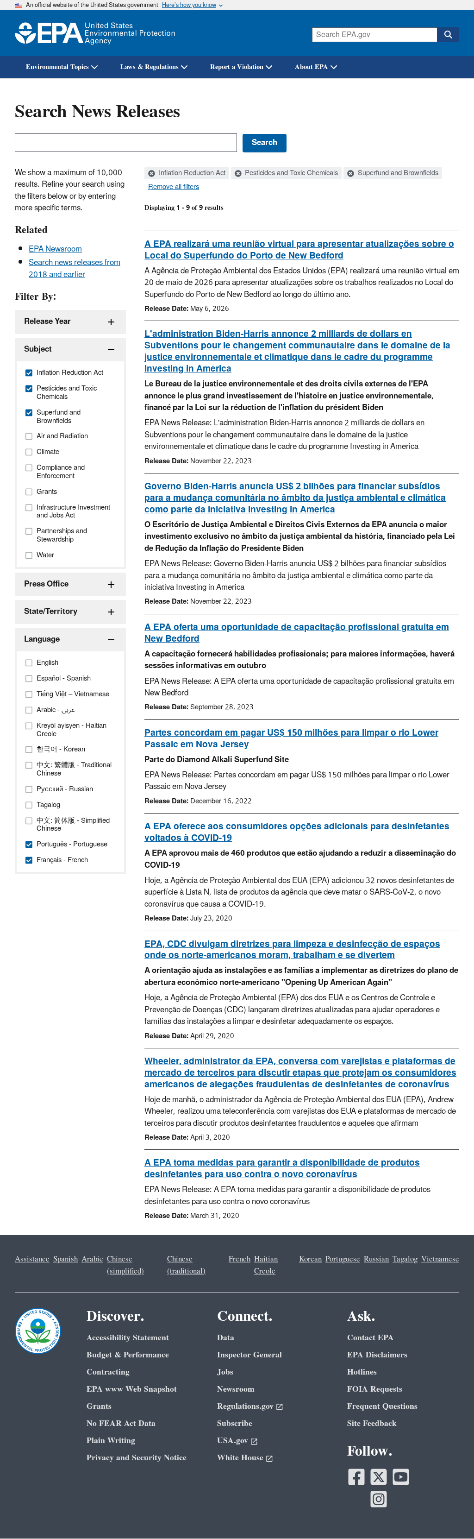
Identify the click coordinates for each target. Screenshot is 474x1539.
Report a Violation (236, 67)
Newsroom (236, 1389)
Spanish (65, 1259)
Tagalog (405, 1259)
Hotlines (362, 1372)
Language (42, 639)
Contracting (108, 1372)
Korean (310, 1259)
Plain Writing (111, 1440)
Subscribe (234, 1423)
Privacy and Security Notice (137, 1458)
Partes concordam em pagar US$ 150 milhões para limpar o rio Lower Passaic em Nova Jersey (291, 739)
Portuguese (342, 1259)
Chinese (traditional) (186, 1265)
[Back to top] (448, 1513)
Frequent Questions (382, 1406)
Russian (376, 1259)
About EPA (311, 67)
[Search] (448, 34)
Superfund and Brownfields (397, 173)
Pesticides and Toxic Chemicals (290, 173)
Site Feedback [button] (372, 1423)
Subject (38, 349)
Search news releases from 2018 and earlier (74, 268)
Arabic (92, 1259)
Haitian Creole (266, 1265)
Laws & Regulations (149, 67)
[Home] (95, 33)
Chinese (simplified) (125, 1265)
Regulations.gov (245, 1406)
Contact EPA (370, 1338)
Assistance (32, 1259)
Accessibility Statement (128, 1338)
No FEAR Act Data (121, 1423)
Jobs (225, 1372)
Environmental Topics (57, 67)
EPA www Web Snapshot (132, 1389)
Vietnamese (440, 1259)
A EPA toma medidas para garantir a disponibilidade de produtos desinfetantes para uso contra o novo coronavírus (282, 1169)
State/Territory (50, 611)
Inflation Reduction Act (191, 173)
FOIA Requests (374, 1389)
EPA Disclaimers (377, 1355)
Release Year (47, 321)
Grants (99, 1406)
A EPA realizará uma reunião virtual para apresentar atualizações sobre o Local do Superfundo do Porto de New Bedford (299, 250)
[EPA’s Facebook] (356, 1477)
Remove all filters (173, 187)
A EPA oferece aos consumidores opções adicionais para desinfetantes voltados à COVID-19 (296, 832)
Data (225, 1338)
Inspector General (249, 1355)
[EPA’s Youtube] (401, 1477)
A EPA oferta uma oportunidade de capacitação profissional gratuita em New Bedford (296, 633)
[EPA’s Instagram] (378, 1499)
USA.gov (232, 1440)
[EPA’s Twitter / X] (378, 1477)
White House (240, 1458)
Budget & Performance (128, 1355)
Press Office (46, 584)
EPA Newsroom (55, 249)
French (239, 1259)
